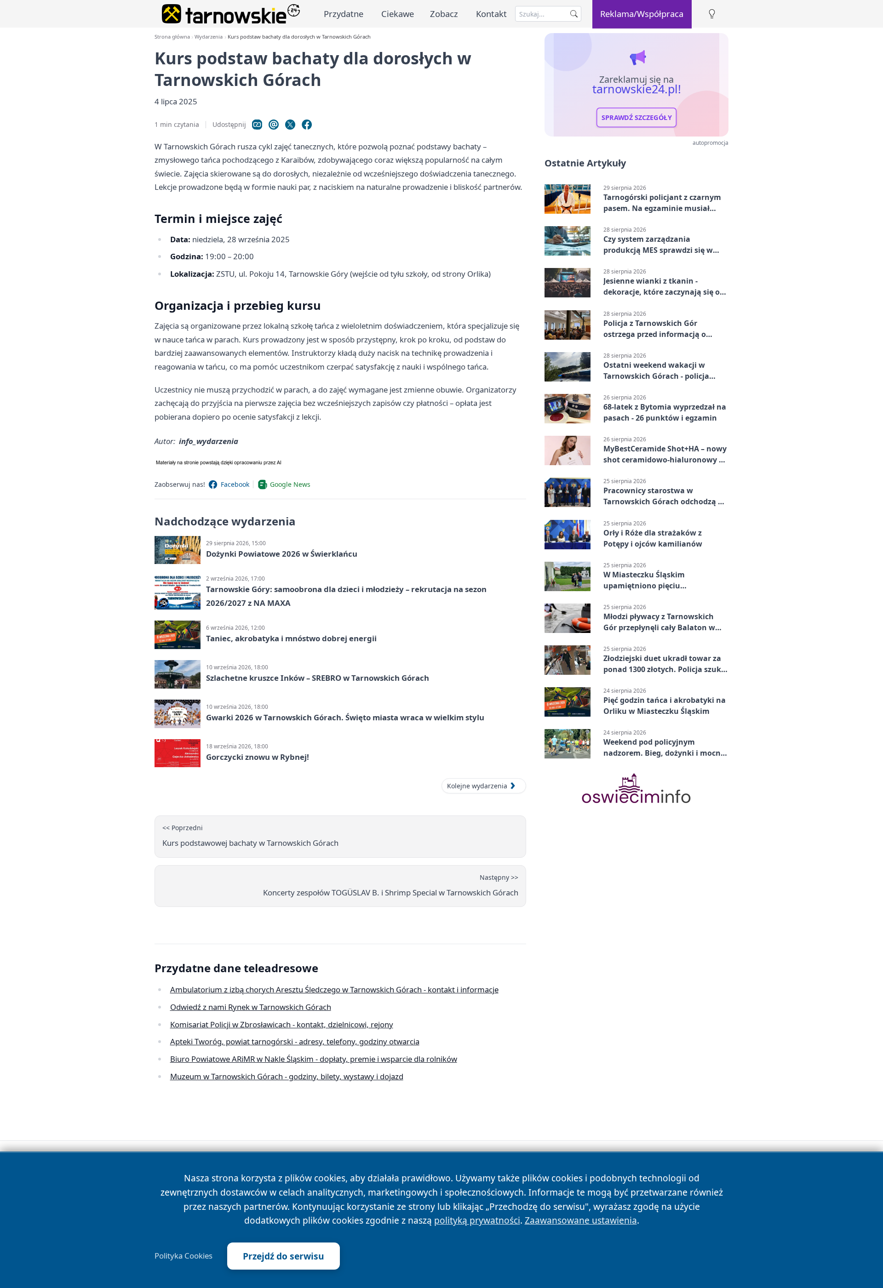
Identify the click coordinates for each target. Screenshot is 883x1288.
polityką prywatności (477, 1220)
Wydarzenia (209, 36)
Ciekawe (397, 13)
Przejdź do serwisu (283, 1256)
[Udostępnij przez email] (273, 124)
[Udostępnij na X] (290, 124)
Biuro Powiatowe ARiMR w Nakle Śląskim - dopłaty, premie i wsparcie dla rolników (313, 1059)
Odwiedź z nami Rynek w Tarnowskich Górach (250, 1007)
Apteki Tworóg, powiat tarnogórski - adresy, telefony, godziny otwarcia (294, 1041)
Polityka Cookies (183, 1255)
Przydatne (343, 13)
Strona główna (172, 36)
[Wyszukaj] (573, 13)
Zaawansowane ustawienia (581, 1220)
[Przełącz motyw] (712, 14)
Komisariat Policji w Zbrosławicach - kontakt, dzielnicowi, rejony (281, 1024)
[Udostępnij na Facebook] (306, 124)
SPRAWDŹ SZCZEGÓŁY (637, 117)
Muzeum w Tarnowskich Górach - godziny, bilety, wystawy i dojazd (286, 1076)
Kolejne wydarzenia (477, 785)
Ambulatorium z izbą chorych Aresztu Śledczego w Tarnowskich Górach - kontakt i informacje (334, 989)
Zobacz (444, 13)
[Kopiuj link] (257, 124)
